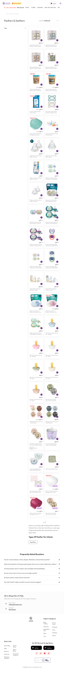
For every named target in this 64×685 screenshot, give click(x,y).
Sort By (41, 21)
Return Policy (14, 650)
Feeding (33, 7)
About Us (6, 651)
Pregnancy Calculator (6, 657)
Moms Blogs (7, 645)
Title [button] (5, 28)
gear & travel (54, 623)
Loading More (44, 521)
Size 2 (35, 448)
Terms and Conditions (15, 654)
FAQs (5, 648)
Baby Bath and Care (50, 7)
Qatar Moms (29, 667)
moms (45, 633)
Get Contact (12, 609)
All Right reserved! (37, 667)
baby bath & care (47, 630)
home (53, 630)
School (27, 7)
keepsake (54, 627)
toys (45, 636)
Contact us (7, 654)
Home (7, 13)
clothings (54, 632)
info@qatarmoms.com (15, 604)
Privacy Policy (15, 646)
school (54, 635)
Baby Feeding (45, 623)
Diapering (40, 7)
